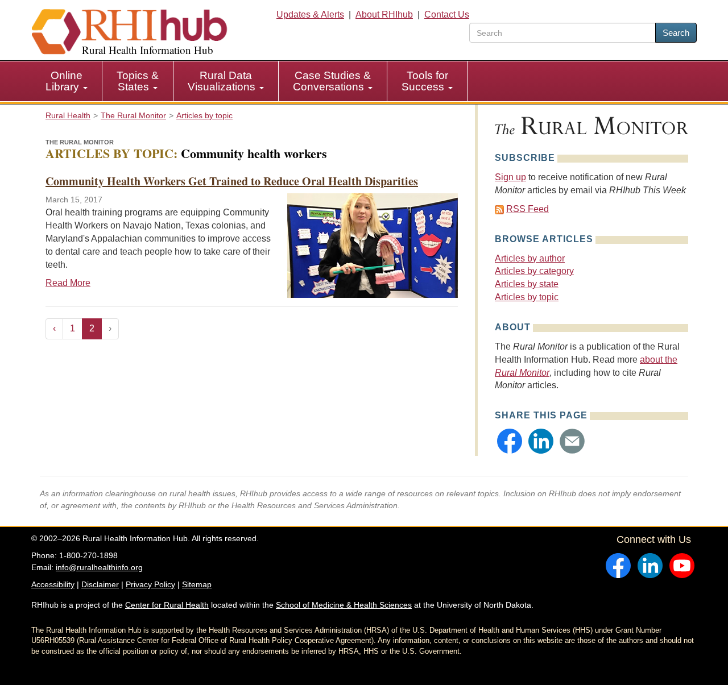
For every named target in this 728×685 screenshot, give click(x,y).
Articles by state (527, 284)
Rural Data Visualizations (223, 81)
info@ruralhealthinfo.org (99, 567)
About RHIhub (384, 14)
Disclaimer (100, 584)
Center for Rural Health (167, 604)
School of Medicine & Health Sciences (344, 604)
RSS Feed (527, 209)
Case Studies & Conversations (332, 81)
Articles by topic (527, 297)
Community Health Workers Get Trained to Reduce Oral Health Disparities (232, 181)
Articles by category (534, 271)
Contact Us (446, 14)
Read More (68, 283)
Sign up (510, 177)
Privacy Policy (150, 584)
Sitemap (197, 584)
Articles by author (530, 258)
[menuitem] (66, 81)
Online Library (64, 81)
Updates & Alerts (310, 14)
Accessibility (53, 584)
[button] (509, 441)
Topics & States (138, 81)
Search (676, 33)
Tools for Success (425, 81)
